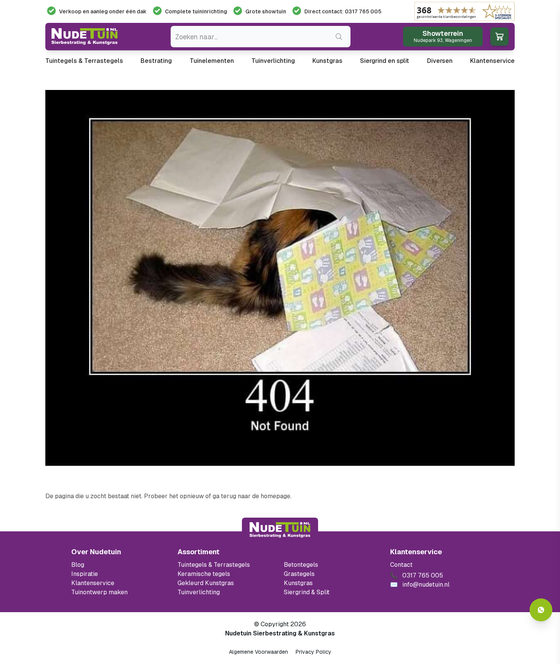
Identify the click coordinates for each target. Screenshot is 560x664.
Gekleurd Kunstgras (206, 583)
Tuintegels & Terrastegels (84, 60)
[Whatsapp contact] (541, 609)
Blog (77, 564)
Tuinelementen (212, 60)
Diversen (440, 60)
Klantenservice (492, 60)
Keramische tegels (204, 573)
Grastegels (299, 573)
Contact (401, 564)
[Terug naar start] (280, 530)
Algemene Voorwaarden (258, 652)
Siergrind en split (384, 60)
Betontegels (301, 564)
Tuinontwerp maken (99, 592)
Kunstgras (327, 60)
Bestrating (156, 60)
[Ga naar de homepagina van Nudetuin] (84, 36)
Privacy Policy (313, 652)
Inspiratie (84, 573)
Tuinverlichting (273, 60)
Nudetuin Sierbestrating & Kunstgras (280, 633)
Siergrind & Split (307, 592)
